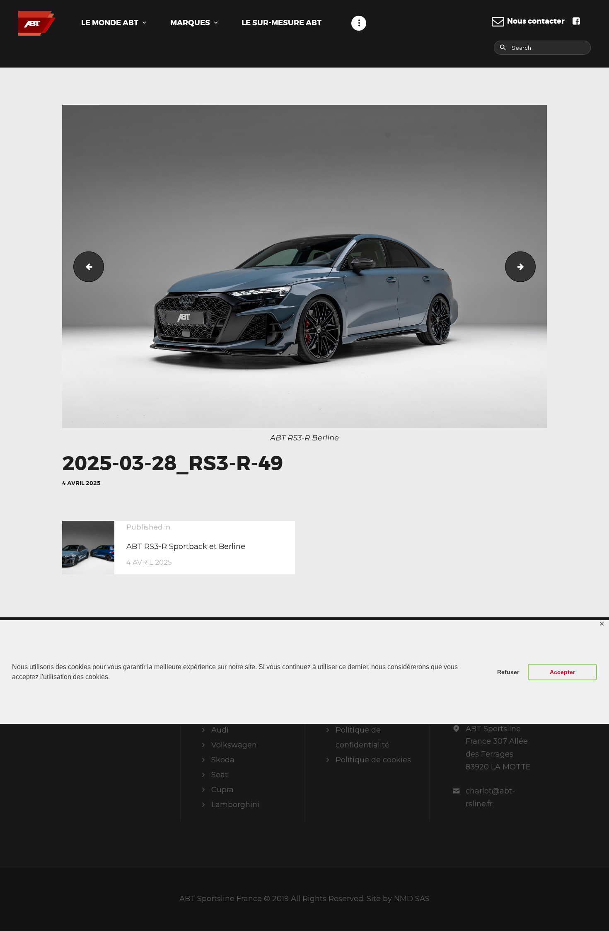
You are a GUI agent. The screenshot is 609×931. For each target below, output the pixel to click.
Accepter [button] (562, 672)
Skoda (222, 759)
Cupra (222, 789)
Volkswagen (234, 745)
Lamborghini (235, 804)
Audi (220, 730)
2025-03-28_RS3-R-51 (532, 266)
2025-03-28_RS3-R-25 (85, 266)
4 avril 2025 (81, 483)
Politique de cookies (373, 759)
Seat (219, 774)
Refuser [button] (508, 672)
